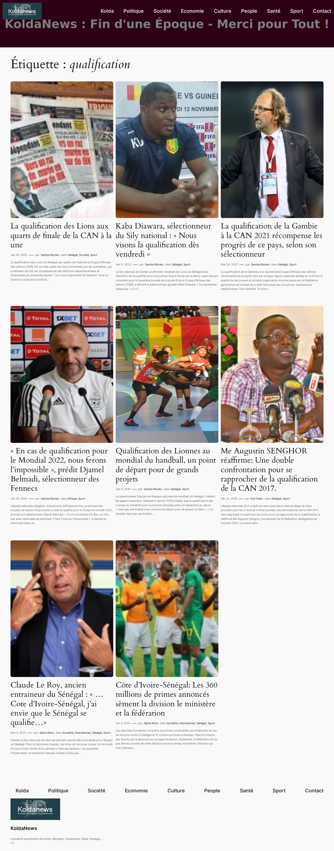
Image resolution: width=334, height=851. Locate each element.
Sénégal (73, 255)
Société (84, 255)
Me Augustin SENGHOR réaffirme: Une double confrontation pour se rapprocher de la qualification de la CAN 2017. (269, 469)
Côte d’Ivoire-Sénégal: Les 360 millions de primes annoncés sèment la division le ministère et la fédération (166, 699)
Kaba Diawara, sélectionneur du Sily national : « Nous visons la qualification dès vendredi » (163, 240)
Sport (93, 255)
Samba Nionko (50, 255)
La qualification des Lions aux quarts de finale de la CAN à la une (61, 235)
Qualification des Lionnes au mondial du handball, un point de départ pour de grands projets (166, 465)
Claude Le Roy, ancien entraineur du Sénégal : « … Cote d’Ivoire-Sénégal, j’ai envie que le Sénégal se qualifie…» (57, 703)
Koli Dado (257, 498)
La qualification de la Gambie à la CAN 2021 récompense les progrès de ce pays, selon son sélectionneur (271, 240)
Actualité (67, 732)
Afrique (72, 498)
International (82, 732)
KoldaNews (24, 828)
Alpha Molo (46, 732)
